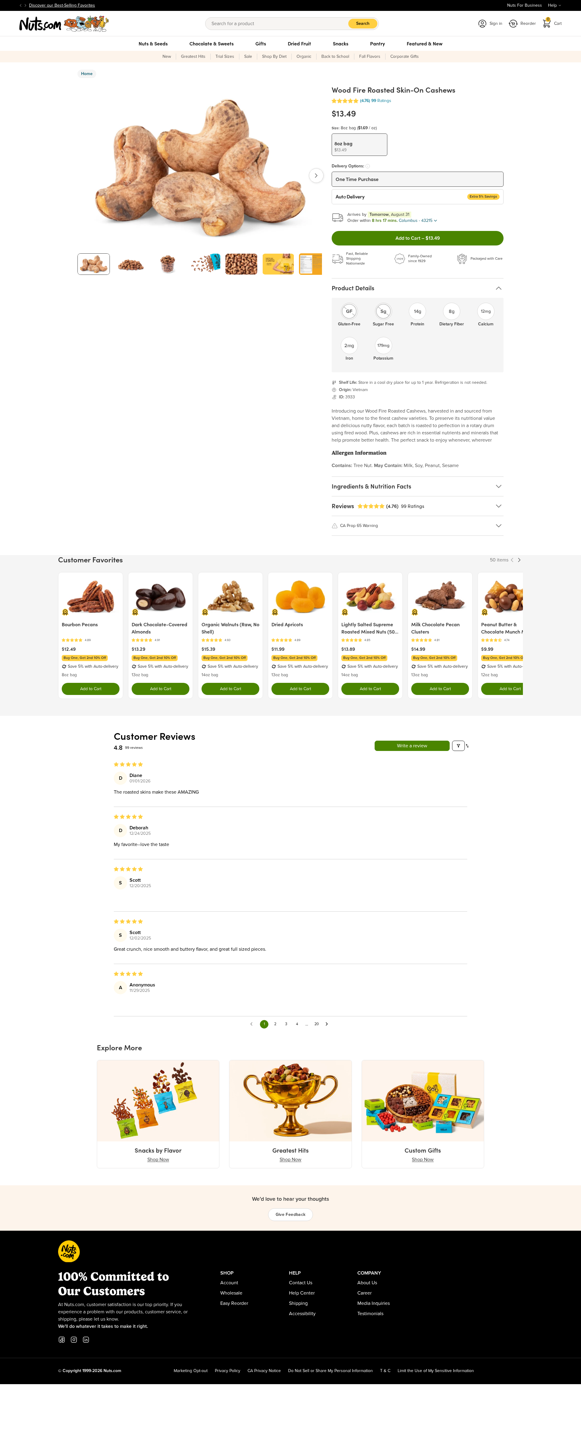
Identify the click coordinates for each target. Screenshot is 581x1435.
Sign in (496, 23)
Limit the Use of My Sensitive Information (436, 1371)
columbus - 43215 (415, 221)
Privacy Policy (227, 1371)
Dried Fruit (299, 44)
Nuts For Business (524, 5)
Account (229, 1282)
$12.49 (69, 649)
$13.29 (138, 649)
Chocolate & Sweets (211, 44)
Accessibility (302, 1313)
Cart (554, 22)
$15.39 (208, 649)
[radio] (359, 144)
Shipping (298, 1303)
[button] (345, 100)
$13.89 (348, 649)
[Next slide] (25, 5)
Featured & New (424, 44)
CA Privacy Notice (264, 1371)
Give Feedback (291, 1215)
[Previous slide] (20, 5)
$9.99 (487, 649)
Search (362, 23)
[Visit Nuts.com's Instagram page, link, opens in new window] (73, 1339)
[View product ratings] (91, 640)
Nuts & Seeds (153, 44)
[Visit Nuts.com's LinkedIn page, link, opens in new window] (86, 1339)
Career (364, 1293)
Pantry (377, 44)
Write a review (412, 745)
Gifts (260, 44)
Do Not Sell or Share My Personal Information (330, 1371)
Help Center (302, 1293)
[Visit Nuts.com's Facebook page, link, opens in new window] (61, 1339)
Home (87, 74)
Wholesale (231, 1293)
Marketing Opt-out (191, 1371)
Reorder (528, 23)
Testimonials (370, 1313)
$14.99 (418, 649)
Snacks (340, 44)
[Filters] (458, 746)
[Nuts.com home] (64, 23)
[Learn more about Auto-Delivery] (367, 166)
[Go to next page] (328, 1024)
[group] (93, 264)
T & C (385, 1371)
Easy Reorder (234, 1303)
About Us (367, 1282)
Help (552, 5)
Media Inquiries (373, 1303)
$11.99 (277, 649)
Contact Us (300, 1282)
